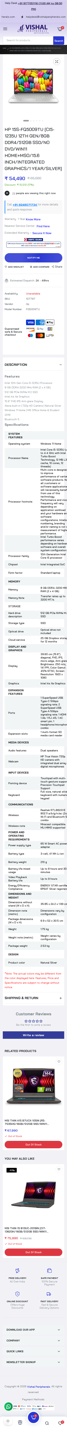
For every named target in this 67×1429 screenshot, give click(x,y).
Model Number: (13, 309)
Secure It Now (41, 233)
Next (59, 1103)
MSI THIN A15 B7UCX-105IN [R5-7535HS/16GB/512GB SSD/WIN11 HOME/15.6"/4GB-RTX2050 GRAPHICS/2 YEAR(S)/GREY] (31, 1122)
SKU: (7, 298)
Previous (7, 1211)
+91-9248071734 (25, 205)
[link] (59, 1061)
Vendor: (9, 304)
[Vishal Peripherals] (32, 29)
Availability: (11, 293)
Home (4, 48)
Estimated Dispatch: (22, 280)
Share (58, 266)
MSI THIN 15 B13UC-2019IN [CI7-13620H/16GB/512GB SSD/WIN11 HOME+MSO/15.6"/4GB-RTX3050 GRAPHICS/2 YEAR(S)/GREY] (26, 1230)
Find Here (43, 226)
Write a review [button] (33, 1035)
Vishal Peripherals (38, 1386)
